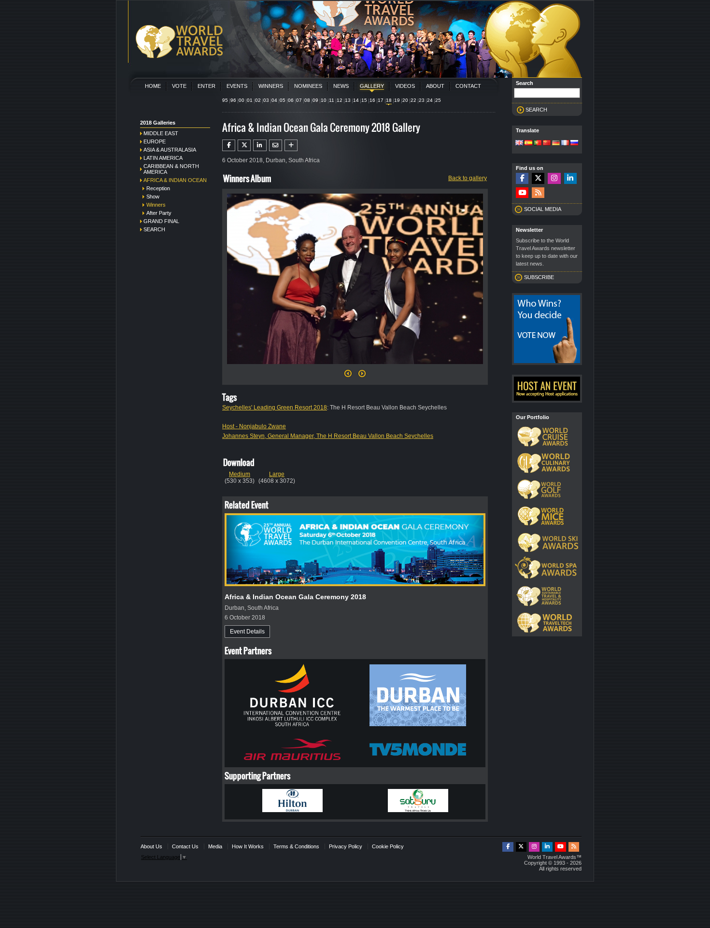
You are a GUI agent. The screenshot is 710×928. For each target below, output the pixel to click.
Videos (405, 86)
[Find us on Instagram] (554, 178)
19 (397, 100)
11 (331, 100)
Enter (206, 86)
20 (405, 100)
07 (299, 100)
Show (152, 196)
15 (364, 100)
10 (324, 100)
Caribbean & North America (171, 169)
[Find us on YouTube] (522, 192)
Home (153, 86)
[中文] (547, 143)
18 (389, 100)
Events (237, 86)
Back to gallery (467, 178)
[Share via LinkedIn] (260, 145)
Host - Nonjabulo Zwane (254, 426)
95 (225, 100)
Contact (468, 86)
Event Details (247, 631)
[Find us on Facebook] (522, 178)
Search (154, 229)
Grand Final (161, 221)
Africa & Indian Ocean (175, 180)
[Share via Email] (276, 145)
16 (372, 100)
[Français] (565, 143)
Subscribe (539, 277)
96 (233, 100)
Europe (154, 141)
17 (380, 100)
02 (258, 100)
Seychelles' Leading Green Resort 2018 (274, 407)
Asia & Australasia (169, 150)
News (341, 86)
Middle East (160, 133)
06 (291, 100)
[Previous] (348, 376)
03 (266, 100)
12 (339, 100)
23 (422, 100)
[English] (519, 143)
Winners (270, 86)
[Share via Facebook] (229, 145)
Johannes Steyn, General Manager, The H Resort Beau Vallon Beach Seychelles (327, 436)
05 (282, 100)
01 (250, 100)
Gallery (372, 86)
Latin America (163, 158)
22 (413, 100)
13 (348, 100)
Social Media (542, 209)
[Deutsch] (556, 143)
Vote (179, 86)
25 (438, 100)
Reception (158, 188)
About (435, 86)
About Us (151, 846)
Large (276, 474)
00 (241, 100)
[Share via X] (244, 145)
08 (307, 100)
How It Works (248, 846)
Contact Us (185, 846)
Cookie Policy (388, 846)
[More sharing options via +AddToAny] (291, 145)
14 (356, 100)
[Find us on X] (538, 178)
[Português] (537, 143)
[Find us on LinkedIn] (570, 178)
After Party (158, 213)
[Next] (355, 367)
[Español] (528, 143)
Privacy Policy (345, 846)
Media (215, 846)
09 (315, 100)
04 (274, 100)
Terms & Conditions (296, 846)
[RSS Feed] (538, 192)
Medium (239, 474)
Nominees (308, 86)
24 (430, 100)
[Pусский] (574, 143)
